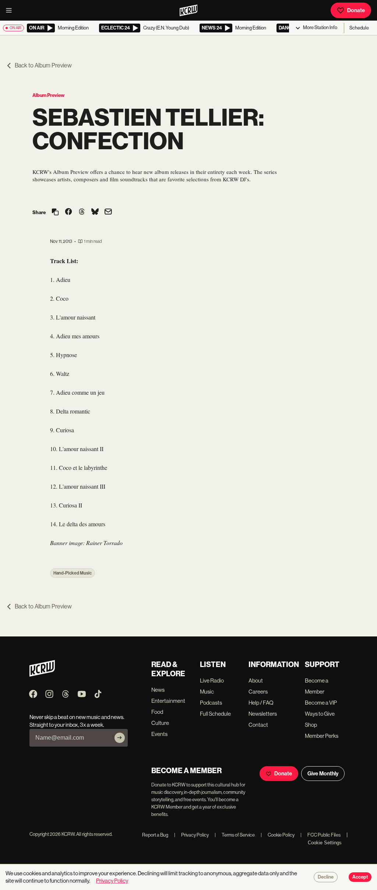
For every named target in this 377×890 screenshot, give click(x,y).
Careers (258, 691)
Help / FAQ (261, 702)
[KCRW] (42, 674)
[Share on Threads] (81, 212)
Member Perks (321, 736)
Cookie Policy (278, 835)
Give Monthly (322, 773)
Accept (360, 877)
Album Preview (48, 95)
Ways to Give (320, 714)
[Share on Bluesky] (95, 212)
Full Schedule (215, 714)
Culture (160, 723)
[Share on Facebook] (68, 212)
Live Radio (212, 680)
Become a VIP (321, 702)
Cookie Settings (325, 842)
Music (207, 691)
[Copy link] (55, 212)
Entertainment (168, 701)
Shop (311, 725)
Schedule (359, 28)
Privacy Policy (191, 835)
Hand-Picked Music (72, 573)
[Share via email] (108, 212)
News (158, 690)
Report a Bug (155, 835)
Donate (356, 10)
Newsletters (263, 714)
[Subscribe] (119, 738)
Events (159, 734)
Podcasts (211, 702)
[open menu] (11, 10)
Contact (258, 725)
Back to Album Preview (43, 65)
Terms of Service (235, 835)
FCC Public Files (320, 835)
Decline (326, 877)
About (256, 680)
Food (157, 712)
